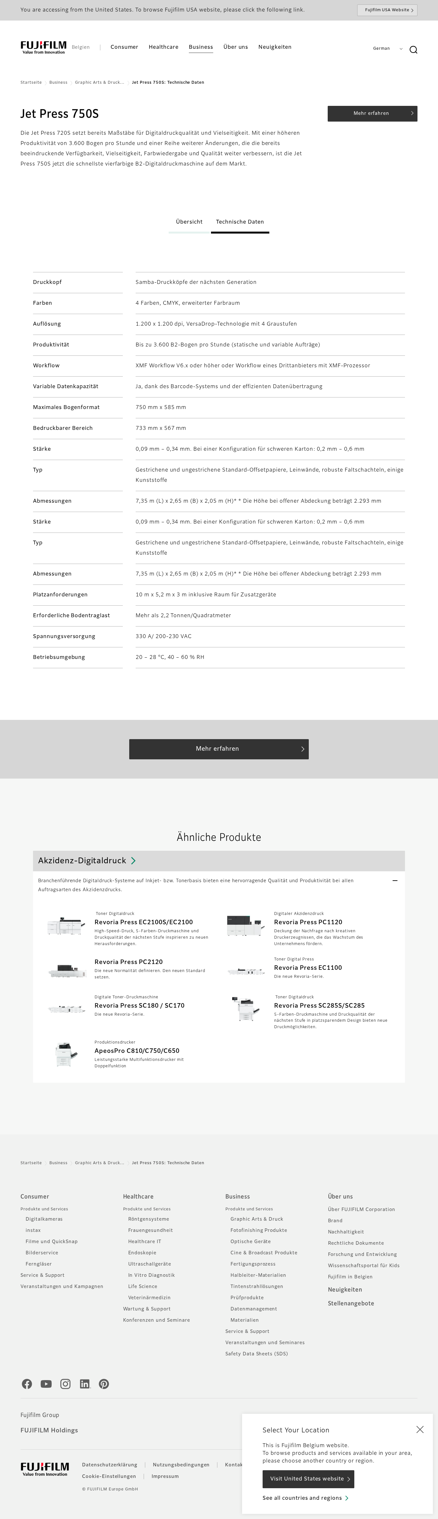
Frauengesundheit (150, 1230)
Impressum (165, 1476)
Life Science (143, 1286)
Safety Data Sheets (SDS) (256, 1354)
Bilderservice (42, 1253)
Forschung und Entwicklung (362, 1254)
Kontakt (235, 1465)
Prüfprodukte (247, 1298)
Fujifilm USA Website (387, 10)
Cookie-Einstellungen (109, 1476)
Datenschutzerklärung (110, 1465)
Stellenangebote (351, 1304)
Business (58, 83)
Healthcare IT (144, 1242)
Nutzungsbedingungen (181, 1465)
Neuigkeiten (345, 1290)
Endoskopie (142, 1253)
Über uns (340, 1197)
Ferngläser (39, 1264)
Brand (335, 1221)
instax (33, 1230)
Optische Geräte (251, 1242)
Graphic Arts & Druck (257, 1219)
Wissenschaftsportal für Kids (364, 1266)
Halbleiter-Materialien (258, 1275)
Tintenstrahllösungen (257, 1286)
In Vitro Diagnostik (151, 1275)
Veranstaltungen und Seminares (265, 1343)
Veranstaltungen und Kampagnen (62, 1286)
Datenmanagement (254, 1309)
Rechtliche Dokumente (356, 1243)
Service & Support (43, 1275)
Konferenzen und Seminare (156, 1320)
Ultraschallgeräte (149, 1264)
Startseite (31, 83)
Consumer (35, 1197)
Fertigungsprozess (253, 1264)
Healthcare (138, 1197)
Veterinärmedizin (149, 1298)
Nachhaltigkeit (346, 1232)
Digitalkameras (44, 1219)
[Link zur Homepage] (44, 47)
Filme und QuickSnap (52, 1242)
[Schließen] (420, 1429)
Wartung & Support (147, 1309)
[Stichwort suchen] (413, 50)
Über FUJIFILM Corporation (361, 1210)
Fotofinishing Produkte (259, 1230)
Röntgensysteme (148, 1219)
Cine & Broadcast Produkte (264, 1253)
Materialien (245, 1320)
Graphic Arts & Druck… (100, 83)
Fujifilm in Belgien (350, 1277)
